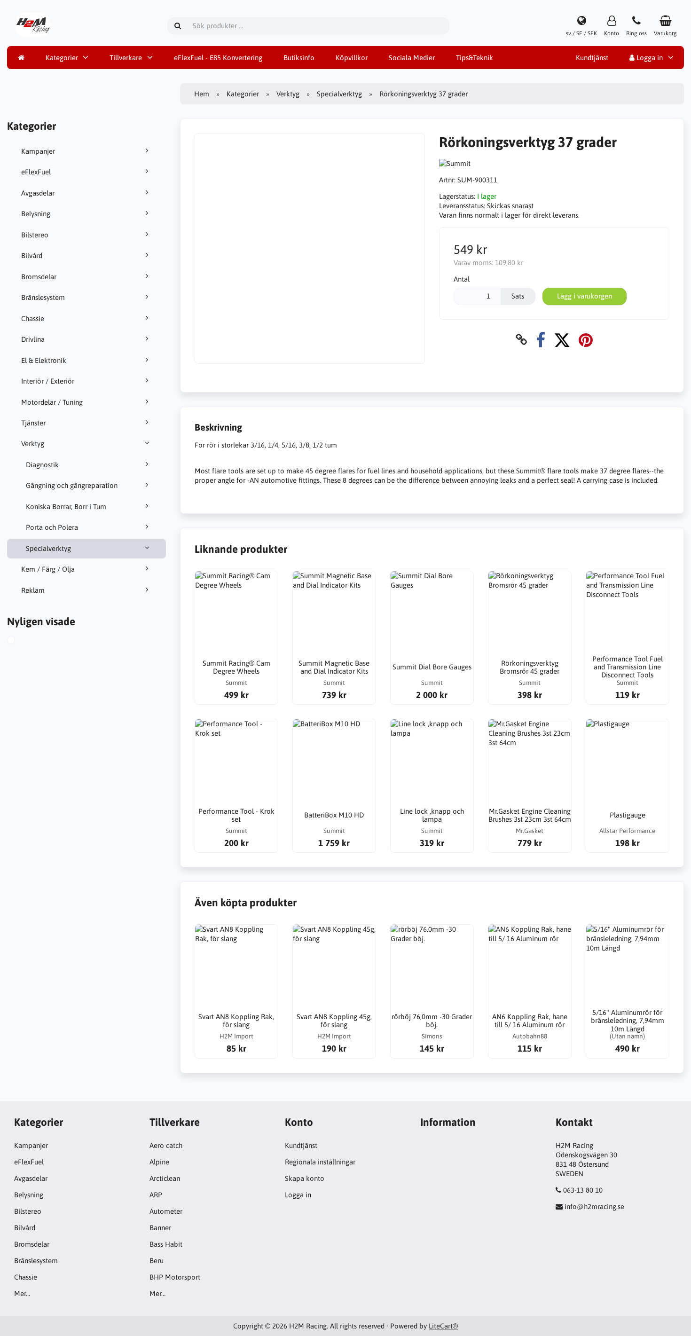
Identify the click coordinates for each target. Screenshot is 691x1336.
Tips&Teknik (474, 58)
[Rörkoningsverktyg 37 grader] (21, 641)
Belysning (35, 214)
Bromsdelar (38, 277)
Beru (156, 1261)
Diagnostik (42, 465)
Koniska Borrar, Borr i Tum (66, 507)
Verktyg (32, 444)
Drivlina (33, 339)
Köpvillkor (352, 58)
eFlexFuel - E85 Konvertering (218, 58)
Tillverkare (126, 58)
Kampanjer (38, 151)
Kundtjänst (592, 58)
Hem (201, 94)
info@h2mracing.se (594, 1206)
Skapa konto (304, 1178)
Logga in (649, 58)
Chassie (32, 318)
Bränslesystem (43, 297)
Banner (160, 1228)
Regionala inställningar (320, 1162)
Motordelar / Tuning (52, 402)
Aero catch (165, 1145)
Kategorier (62, 58)
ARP (155, 1195)
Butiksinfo (298, 58)
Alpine (159, 1162)
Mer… (22, 1293)
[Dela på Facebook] (540, 339)
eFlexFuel (36, 172)
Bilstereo (34, 235)
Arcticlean (164, 1178)
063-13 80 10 (583, 1190)
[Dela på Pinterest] (586, 339)
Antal (462, 279)
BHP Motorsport (174, 1277)
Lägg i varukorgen (584, 296)
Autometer (165, 1211)
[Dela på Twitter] (562, 339)
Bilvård (31, 255)
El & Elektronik (43, 360)
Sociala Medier (412, 58)
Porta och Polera (52, 527)
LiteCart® (443, 1326)
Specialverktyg (48, 548)
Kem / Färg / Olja (48, 569)
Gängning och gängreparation (72, 485)
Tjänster (33, 423)
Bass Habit (165, 1244)
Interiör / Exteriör (47, 381)
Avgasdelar (38, 193)
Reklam (33, 590)
